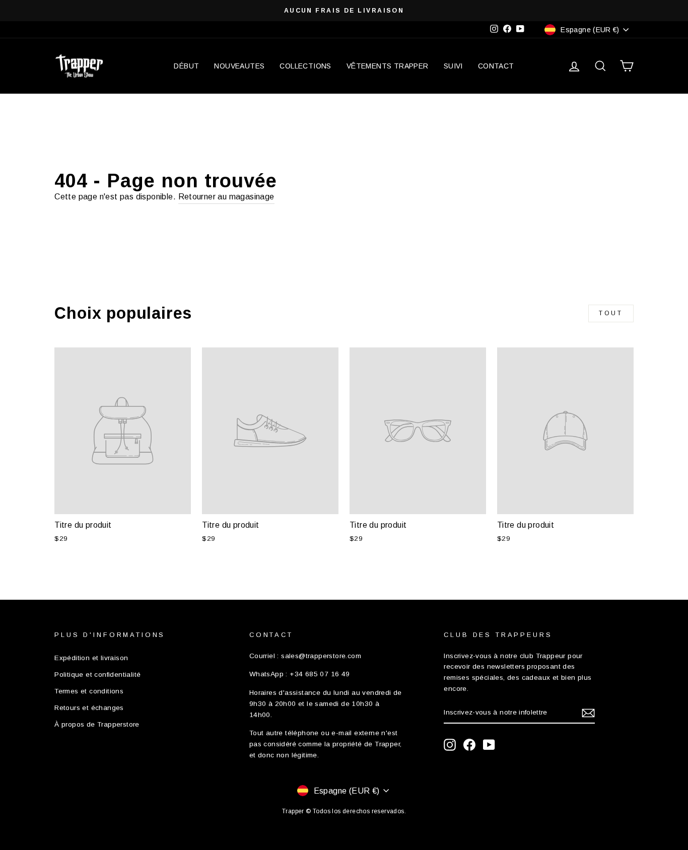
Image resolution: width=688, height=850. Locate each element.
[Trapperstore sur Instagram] (450, 745)
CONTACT (496, 66)
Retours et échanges (89, 708)
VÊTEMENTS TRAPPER (388, 66)
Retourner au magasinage (226, 196)
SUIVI (453, 66)
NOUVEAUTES (239, 66)
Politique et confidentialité (97, 674)
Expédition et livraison (91, 658)
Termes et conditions (88, 691)
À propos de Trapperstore (97, 724)
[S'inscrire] (588, 713)
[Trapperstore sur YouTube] (489, 745)
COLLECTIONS (305, 66)
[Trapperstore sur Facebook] (469, 745)
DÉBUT (186, 66)
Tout (611, 313)
